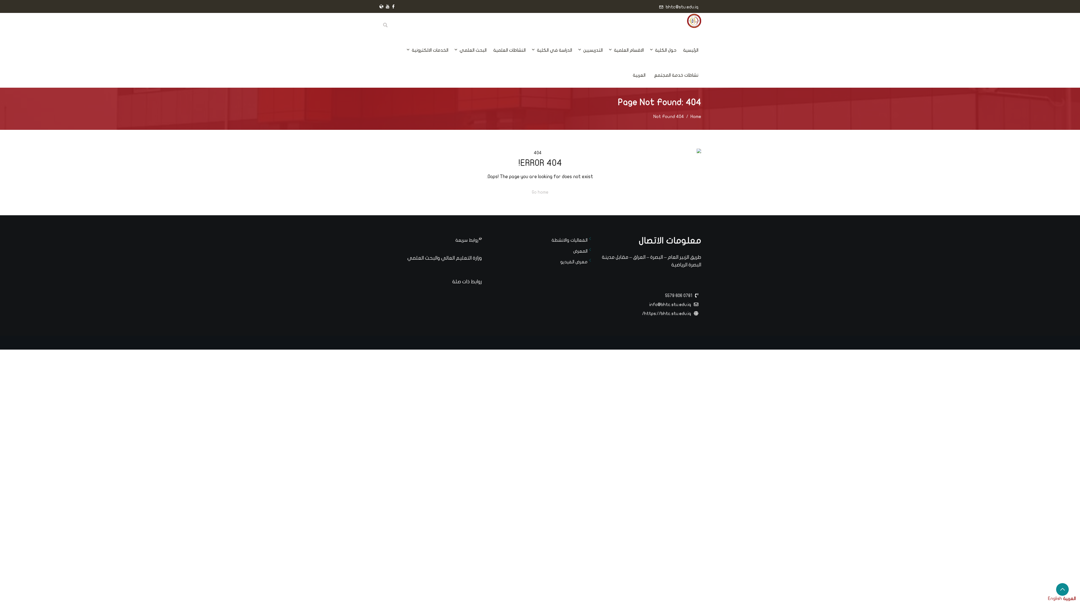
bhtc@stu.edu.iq (682, 7)
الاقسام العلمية (629, 50)
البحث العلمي (473, 50)
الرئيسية (690, 50)
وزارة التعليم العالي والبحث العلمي (444, 258)
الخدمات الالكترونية (430, 50)
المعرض (580, 251)
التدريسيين (593, 50)
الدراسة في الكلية (554, 50)
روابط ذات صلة (467, 281)
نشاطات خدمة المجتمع (676, 75)
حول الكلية (665, 50)
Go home (540, 192)
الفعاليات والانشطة (570, 240)
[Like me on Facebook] (393, 7)
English (1055, 598)
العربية (639, 75)
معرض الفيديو (574, 262)
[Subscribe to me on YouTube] (388, 7)
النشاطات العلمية (509, 50)
